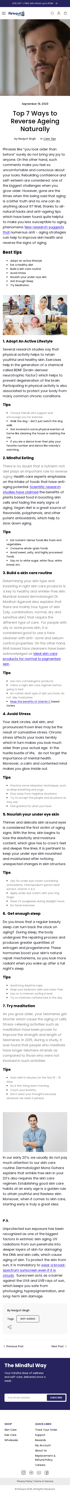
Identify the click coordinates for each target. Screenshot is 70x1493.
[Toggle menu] (4, 13)
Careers (40, 1465)
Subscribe (56, 1397)
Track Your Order (46, 1430)
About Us (41, 1450)
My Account (43, 1445)
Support (40, 1435)
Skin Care (10, 1430)
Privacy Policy (25, 1481)
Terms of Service (43, 1481)
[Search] (52, 13)
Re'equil (21, 1489)
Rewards (40, 1440)
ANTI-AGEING (27, 1318)
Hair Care (10, 1435)
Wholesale (11, 1440)
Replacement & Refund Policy (45, 1458)
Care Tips (49, 139)
